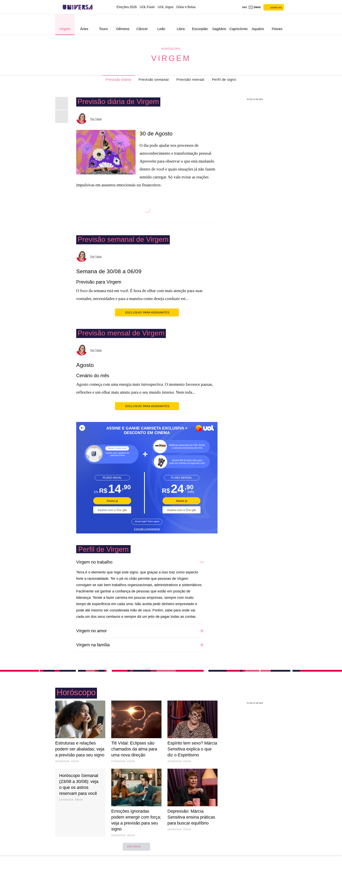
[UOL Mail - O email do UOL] (254, 7)
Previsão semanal (154, 80)
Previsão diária (118, 80)
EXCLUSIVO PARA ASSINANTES (147, 312)
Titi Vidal (96, 119)
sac (244, 7)
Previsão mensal (190, 80)
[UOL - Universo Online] (95, 7)
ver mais (134, 846)
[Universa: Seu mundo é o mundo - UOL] (77, 7)
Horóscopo (170, 48)
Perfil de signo (224, 80)
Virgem (171, 58)
